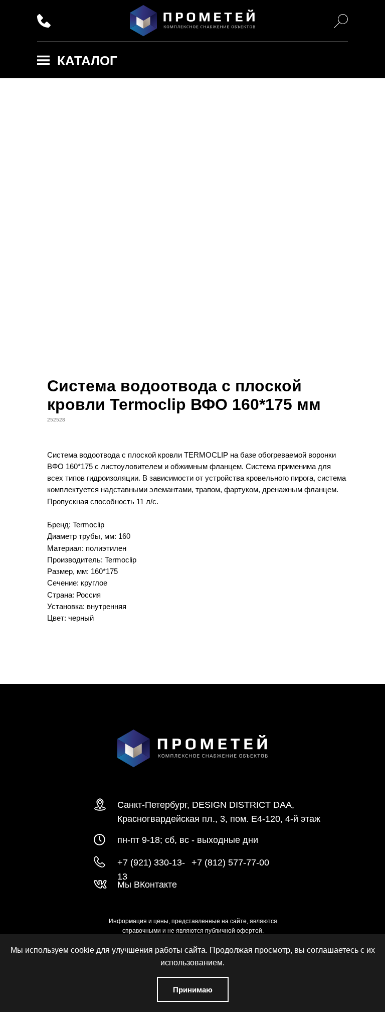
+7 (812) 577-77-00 (230, 862)
